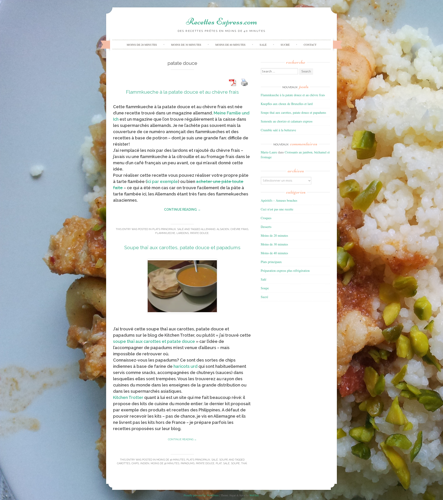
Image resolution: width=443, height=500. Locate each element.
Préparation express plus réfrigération (285, 270)
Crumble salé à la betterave (278, 130)
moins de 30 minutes (165, 463)
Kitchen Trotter (128, 397)
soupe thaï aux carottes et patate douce (154, 341)
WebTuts (254, 495)
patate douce (199, 233)
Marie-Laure (269, 152)
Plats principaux (164, 229)
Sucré (285, 44)
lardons (183, 233)
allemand (208, 229)
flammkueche (165, 233)
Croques (266, 218)
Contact (310, 44)
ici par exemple (162, 181)
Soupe (223, 459)
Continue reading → (182, 209)
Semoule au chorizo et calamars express (286, 121)
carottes (123, 463)
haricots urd (186, 366)
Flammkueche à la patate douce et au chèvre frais (182, 92)
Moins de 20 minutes (142, 44)
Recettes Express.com (221, 21)
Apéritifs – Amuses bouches (279, 200)
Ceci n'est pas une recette (277, 209)
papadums (188, 463)
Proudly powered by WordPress (201, 495)
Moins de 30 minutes (186, 44)
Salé (263, 44)
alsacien (223, 229)
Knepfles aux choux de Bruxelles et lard (287, 104)
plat (219, 463)
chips (135, 463)
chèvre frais (239, 229)
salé (226, 463)
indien (144, 463)
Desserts (266, 227)
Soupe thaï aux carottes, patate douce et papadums (182, 247)
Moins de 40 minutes (230, 44)
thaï (244, 463)
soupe (235, 463)
